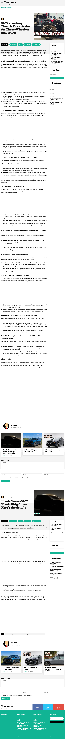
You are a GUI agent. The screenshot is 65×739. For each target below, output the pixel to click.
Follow (48, 704)
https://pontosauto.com (16, 427)
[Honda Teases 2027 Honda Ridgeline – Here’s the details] (11, 440)
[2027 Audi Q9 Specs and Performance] (33, 440)
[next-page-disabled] (63, 9)
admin (5, 19)
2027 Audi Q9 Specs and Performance (56, 53)
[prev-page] (13, 9)
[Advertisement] (24, 81)
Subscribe (58, 704)
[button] (54, 2)
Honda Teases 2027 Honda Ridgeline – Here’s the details (56, 49)
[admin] (2, 19)
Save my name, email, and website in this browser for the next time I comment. (18, 477)
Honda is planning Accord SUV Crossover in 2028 (57, 62)
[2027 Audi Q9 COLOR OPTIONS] (54, 440)
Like (38, 704)
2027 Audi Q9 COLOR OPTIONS (56, 58)
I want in (56, 77)
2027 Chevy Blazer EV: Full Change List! (56, 103)
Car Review (37, 37)
